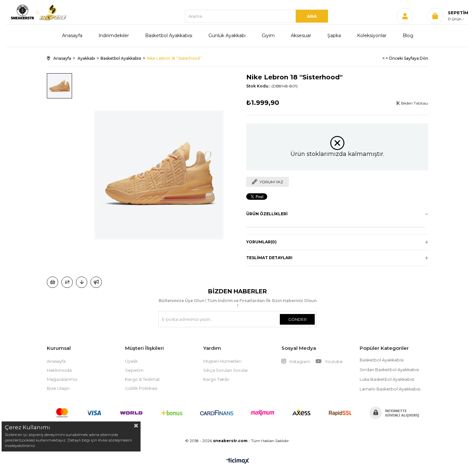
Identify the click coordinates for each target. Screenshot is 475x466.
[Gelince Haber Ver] (96, 282)
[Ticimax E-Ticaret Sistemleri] (237, 461)
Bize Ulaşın (58, 388)
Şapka (334, 35)
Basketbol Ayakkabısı (168, 35)
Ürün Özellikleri (267, 213)
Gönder (297, 319)
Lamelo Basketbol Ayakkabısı (390, 389)
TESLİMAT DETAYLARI (269, 257)
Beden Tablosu (414, 103)
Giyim (268, 35)
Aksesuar (301, 35)
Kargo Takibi (216, 379)
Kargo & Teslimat (142, 379)
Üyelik (131, 361)
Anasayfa (72, 35)
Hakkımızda (59, 370)
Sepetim (134, 370)
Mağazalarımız (62, 379)
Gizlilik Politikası (141, 388)
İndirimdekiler (114, 35)
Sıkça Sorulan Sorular (225, 370)
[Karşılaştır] (67, 282)
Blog (408, 35)
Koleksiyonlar (371, 35)
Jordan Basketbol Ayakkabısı (389, 369)
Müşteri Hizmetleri (222, 361)
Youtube (333, 361)
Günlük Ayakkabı (227, 35)
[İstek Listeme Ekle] (52, 282)
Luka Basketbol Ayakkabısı (387, 379)
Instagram (300, 361)
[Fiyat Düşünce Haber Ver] (81, 282)
